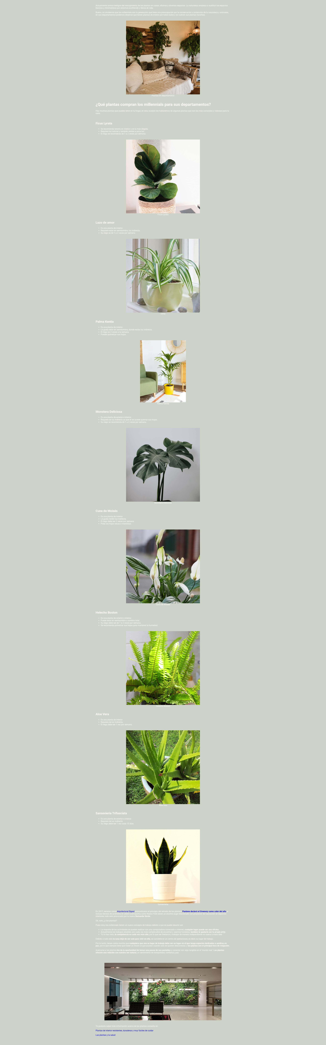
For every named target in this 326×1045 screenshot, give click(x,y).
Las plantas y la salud (105, 1035)
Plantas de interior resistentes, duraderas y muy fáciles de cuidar (124, 1030)
